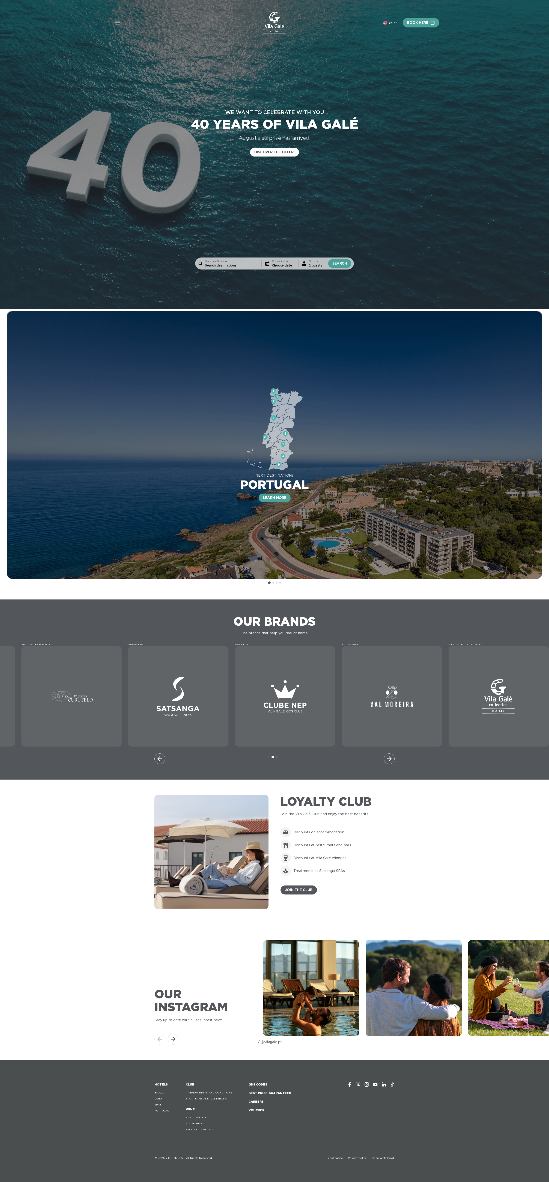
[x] (358, 1084)
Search (339, 263)
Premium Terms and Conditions (209, 1092)
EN (390, 22)
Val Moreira (195, 1123)
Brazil (159, 1092)
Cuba (158, 1098)
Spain (158, 1104)
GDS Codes (258, 1084)
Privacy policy (357, 1157)
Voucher (256, 1110)
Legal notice (334, 1157)
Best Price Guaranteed (270, 1093)
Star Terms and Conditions (206, 1098)
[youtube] (375, 1084)
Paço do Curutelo (200, 1129)
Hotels (161, 1084)
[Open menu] (117, 22)
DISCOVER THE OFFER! (274, 152)
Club (190, 1084)
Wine (190, 1109)
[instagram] (367, 1084)
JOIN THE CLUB (298, 890)
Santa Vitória (196, 1117)
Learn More (274, 498)
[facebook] (349, 1084)
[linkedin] (384, 1084)
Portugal (161, 1110)
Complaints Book (383, 1157)
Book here (417, 23)
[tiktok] (392, 1084)
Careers (256, 1101)
